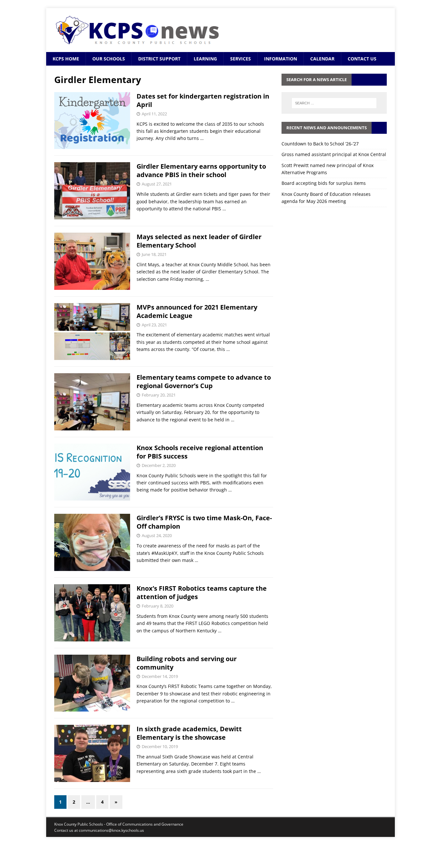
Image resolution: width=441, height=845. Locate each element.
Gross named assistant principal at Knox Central (334, 154)
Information (280, 59)
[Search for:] (334, 103)
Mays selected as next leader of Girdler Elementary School (199, 240)
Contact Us (362, 59)
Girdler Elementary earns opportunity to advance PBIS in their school (201, 170)
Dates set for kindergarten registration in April (203, 100)
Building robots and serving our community (187, 662)
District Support (159, 59)
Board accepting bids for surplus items (324, 183)
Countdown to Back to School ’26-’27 (320, 144)
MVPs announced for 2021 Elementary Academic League (197, 311)
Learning (205, 59)
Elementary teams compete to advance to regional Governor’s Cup (204, 381)
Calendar (322, 59)
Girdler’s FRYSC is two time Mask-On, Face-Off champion (204, 522)
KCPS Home (66, 59)
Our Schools (108, 59)
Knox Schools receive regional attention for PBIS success (200, 451)
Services (240, 59)
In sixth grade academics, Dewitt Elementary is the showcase (189, 733)
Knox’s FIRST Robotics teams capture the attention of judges (202, 592)
